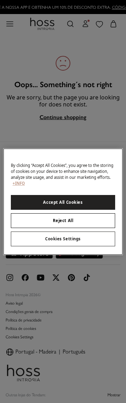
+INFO (19, 183)
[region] (63, 201)
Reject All (63, 220)
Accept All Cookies (63, 202)
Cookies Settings (63, 238)
